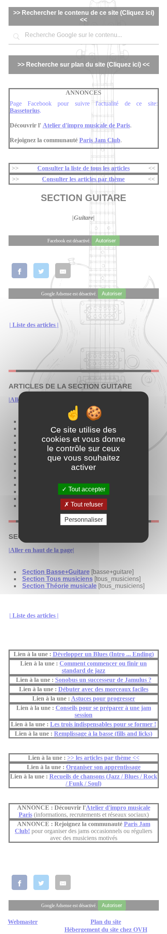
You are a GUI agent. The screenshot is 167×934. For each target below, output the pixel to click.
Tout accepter (86, 489)
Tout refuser (86, 504)
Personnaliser (83, 519)
